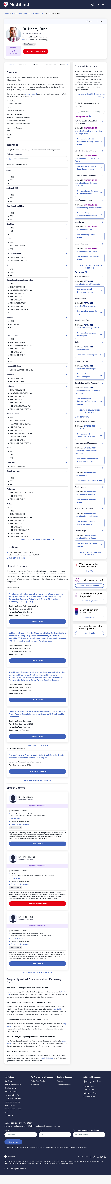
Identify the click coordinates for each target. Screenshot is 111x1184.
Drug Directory (10, 1105)
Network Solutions (64, 1084)
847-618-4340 (17, 878)
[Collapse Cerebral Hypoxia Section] (102, 361)
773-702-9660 (17, 818)
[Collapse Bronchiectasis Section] (102, 298)
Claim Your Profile (38, 1081)
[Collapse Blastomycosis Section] (102, 487)
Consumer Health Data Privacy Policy (92, 1082)
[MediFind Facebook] (90, 1156)
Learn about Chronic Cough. (85, 538)
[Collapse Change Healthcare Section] (66, 253)
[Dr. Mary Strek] (13, 798)
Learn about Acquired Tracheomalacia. (89, 429)
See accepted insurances (20, 824)
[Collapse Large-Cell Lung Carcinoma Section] (102, 175)
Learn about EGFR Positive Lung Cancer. (87, 159)
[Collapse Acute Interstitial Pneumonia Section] (102, 443)
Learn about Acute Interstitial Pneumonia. (86, 452)
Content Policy (89, 1097)
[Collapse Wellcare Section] (66, 504)
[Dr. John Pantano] (13, 858)
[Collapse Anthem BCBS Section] (66, 188)
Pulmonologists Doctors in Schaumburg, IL (28, 13)
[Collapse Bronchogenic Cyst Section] (102, 320)
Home (6, 13)
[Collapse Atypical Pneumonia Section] (102, 276)
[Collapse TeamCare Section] (66, 462)
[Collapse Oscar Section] (66, 447)
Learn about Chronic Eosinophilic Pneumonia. (87, 392)
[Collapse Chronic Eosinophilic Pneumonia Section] (102, 383)
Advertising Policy (90, 1093)
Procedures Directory (12, 1098)
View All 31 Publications (36, 780)
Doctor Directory (10, 1091)
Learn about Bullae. (82, 350)
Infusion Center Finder (12, 1109)
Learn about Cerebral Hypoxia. (86, 369)
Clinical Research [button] (49, 65)
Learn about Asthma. (83, 475)
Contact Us (8, 1116)
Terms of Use (88, 1090)
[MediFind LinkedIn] (105, 1156)
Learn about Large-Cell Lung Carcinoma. (86, 184)
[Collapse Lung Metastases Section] (102, 244)
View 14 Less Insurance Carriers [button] (37, 540)
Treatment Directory (12, 1102)
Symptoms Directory (12, 1095)
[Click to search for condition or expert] (98, 4)
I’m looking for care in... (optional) (86, 1130)
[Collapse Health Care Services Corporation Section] (66, 280)
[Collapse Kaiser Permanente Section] (66, 335)
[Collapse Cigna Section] (66, 265)
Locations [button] (34, 65)
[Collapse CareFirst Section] (66, 224)
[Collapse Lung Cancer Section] (102, 222)
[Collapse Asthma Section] (102, 468)
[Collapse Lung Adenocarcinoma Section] (102, 200)
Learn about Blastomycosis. (85, 494)
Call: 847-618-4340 (17, 558)
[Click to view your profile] (92, 4)
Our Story (8, 1081)
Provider (60, 1081)
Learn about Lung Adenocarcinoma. (88, 207)
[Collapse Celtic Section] (66, 238)
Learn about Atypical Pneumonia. (87, 284)
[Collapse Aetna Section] (66, 170)
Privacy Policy (88, 1086)
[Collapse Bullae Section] (102, 342)
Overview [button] (10, 65)
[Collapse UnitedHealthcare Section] (66, 471)
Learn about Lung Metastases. (86, 251)
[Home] (16, 4)
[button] (67, 65)
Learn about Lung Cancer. (84, 229)
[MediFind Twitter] (101, 1156)
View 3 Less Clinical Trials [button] (37, 745)
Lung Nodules (57, 1009)
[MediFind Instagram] (94, 1156)
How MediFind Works (12, 1084)
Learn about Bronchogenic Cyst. (87, 328)
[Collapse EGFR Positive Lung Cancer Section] (102, 151)
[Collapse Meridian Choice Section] (66, 413)
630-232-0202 (17, 938)
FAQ (6, 1112)
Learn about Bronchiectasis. (85, 306)
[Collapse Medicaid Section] (66, 374)
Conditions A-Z (10, 1088)
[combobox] (37, 158)
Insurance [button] (22, 65)
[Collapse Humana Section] (66, 317)
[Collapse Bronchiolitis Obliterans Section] (102, 509)
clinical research (31, 94)
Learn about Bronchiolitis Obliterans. (89, 516)
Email (41, 1130)
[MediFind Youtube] (98, 1156)
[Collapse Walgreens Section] (66, 489)
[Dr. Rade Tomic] (13, 918)
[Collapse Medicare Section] (66, 386)
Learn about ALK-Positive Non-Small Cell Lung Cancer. (89, 132)
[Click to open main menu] (103, 4)
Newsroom (35, 1084)
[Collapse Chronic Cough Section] (102, 530)
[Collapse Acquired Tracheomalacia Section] (102, 421)
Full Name (8, 1130)
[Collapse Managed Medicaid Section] (66, 366)
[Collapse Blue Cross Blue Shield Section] (66, 206)
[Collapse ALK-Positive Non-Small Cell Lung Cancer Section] (102, 121)
